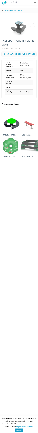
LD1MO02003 (27, 135)
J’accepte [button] (19, 430)
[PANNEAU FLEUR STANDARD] (10, 146)
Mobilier (13, 10)
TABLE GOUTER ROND (10, 135)
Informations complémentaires (19, 54)
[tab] (19, 54)
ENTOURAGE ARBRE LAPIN (28, 157)
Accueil (6, 10)
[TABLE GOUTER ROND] (11, 124)
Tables (20, 10)
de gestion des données (24, 427)
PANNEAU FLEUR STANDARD (10, 157)
